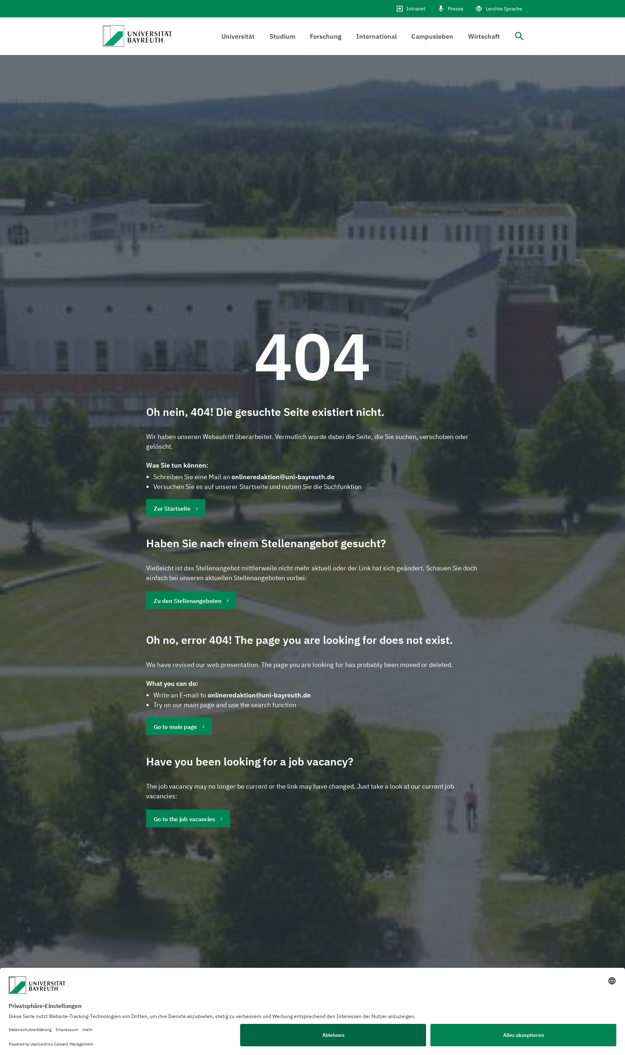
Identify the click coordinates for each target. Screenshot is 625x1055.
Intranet (416, 8)
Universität (238, 36)
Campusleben (432, 36)
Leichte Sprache (504, 8)
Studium (282, 36)
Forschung (325, 36)
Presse (455, 8)
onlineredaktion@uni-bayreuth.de (283, 477)
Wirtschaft (484, 36)
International (376, 36)
